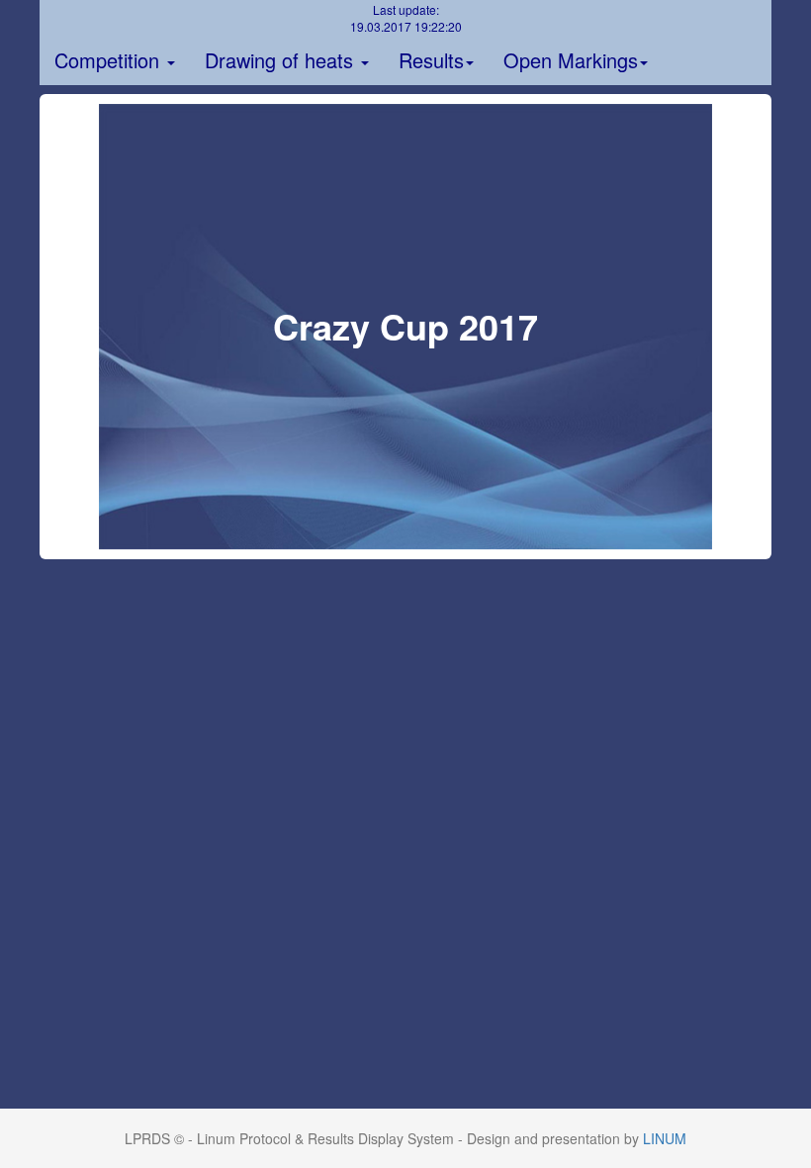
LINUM (664, 1138)
